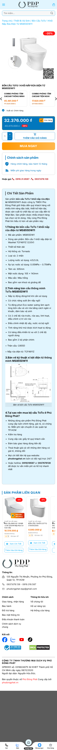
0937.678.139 (41, 179)
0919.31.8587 (22, 179)
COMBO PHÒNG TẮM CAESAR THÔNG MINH (14, 94)
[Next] (52, 522)
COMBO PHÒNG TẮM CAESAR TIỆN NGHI (41, 94)
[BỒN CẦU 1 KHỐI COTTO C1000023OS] (38, 508)
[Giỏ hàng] (53, 4)
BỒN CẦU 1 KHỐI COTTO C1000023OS (37, 524)
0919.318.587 (29, 584)
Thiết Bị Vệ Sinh (22, 20)
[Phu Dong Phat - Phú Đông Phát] (28, 5)
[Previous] (4, 522)
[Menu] (3, 4)
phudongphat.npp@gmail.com (22, 588)
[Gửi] (51, 13)
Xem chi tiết (15, 544)
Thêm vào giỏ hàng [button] (14, 550)
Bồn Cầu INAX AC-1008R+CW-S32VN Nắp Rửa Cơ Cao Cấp (13, 525)
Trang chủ (7, 20)
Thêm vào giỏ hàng (35, 138)
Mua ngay (28, 146)
